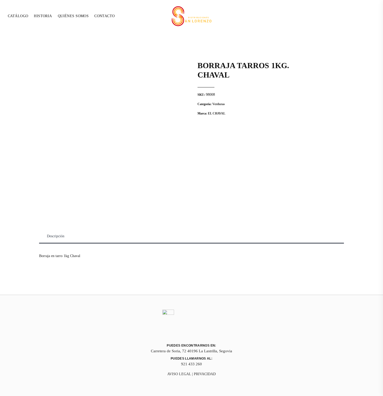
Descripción (55, 236)
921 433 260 (191, 364)
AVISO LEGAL (179, 374)
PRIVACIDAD (205, 374)
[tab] (55, 236)
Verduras (218, 104)
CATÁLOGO (18, 16)
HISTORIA (43, 16)
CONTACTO (104, 16)
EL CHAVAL (216, 113)
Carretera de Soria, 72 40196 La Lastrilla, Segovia (191, 351)
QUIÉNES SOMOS (73, 16)
